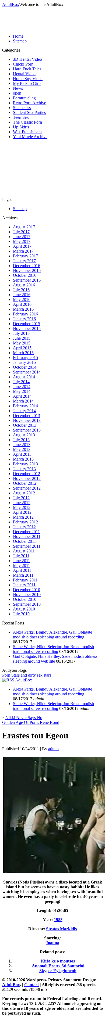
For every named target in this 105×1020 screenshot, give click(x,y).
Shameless (22, 107)
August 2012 (24, 493)
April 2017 (22, 246)
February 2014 (25, 406)
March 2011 (23, 575)
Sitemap (20, 41)
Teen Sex (21, 117)
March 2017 (23, 251)
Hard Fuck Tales (27, 69)
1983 (58, 919)
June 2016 (21, 294)
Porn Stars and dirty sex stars (26, 675)
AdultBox (10, 4)
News (18, 88)
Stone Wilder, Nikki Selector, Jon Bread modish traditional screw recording (53, 649)
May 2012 (21, 507)
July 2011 (21, 556)
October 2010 (24, 599)
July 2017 (21, 231)
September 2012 (27, 488)
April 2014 (22, 396)
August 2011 (24, 551)
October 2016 (24, 275)
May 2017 (21, 241)
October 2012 (24, 483)
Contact (31, 984)
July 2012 (21, 497)
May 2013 (21, 449)
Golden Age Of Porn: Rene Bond (30, 722)
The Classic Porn (27, 122)
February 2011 (25, 580)
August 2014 (24, 377)
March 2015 (23, 352)
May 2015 (21, 343)
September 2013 (27, 430)
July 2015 (21, 333)
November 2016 (27, 270)
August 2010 (24, 609)
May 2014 (21, 391)
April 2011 (22, 570)
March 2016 (23, 309)
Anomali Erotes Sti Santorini (58, 966)
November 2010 (27, 594)
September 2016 (27, 280)
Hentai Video (24, 73)
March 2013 (23, 459)
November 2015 (27, 328)
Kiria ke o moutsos (58, 961)
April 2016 (22, 304)
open (17, 93)
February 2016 (25, 314)
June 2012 (21, 502)
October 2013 (24, 425)
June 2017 (21, 236)
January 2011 (24, 585)
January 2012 (24, 527)
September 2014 (27, 372)
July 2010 (21, 614)
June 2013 (21, 444)
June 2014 (21, 386)
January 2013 (24, 468)
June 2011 (21, 560)
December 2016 (26, 265)
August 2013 (24, 435)
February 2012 (25, 522)
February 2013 (25, 464)
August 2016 (24, 285)
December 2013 (26, 415)
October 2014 (24, 367)
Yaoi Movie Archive (30, 136)
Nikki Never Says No (23, 717)
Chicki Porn (23, 64)
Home (18, 36)
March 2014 (23, 401)
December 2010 (26, 589)
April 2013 (22, 454)
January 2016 (24, 319)
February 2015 (25, 357)
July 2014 (21, 381)
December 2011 (26, 531)
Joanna (52, 942)
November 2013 (27, 420)
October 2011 (24, 541)
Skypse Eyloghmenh (57, 970)
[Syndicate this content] (8, 680)
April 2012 (22, 512)
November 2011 (26, 536)
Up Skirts (21, 127)
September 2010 (27, 604)
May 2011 (21, 565)
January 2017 (24, 260)
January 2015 (24, 362)
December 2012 (26, 473)
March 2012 (23, 517)
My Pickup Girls (27, 83)
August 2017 (24, 227)
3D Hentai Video (27, 59)
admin (53, 748)
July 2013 (21, 439)
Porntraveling (24, 98)
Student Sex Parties (29, 112)
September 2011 (26, 546)
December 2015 (26, 323)
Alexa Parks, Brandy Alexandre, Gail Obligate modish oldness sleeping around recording (52, 634)
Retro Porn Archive (29, 102)
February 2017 (25, 256)
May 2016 (21, 299)
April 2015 (22, 348)
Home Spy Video (28, 78)
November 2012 (27, 478)
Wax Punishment (27, 132)
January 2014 (24, 410)
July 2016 (21, 290)
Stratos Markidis (61, 928)
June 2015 (21, 338)
